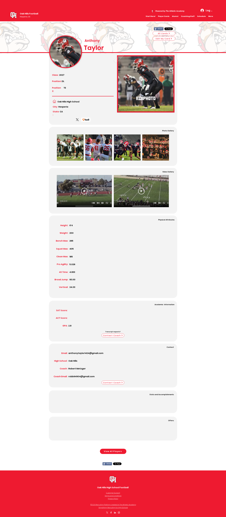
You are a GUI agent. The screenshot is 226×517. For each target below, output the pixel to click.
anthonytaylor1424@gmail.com (85, 353)
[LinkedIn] (115, 512)
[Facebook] (111, 512)
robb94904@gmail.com (81, 376)
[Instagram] (119, 512)
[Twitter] (107, 512)
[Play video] (84, 191)
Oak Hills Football (29, 13)
